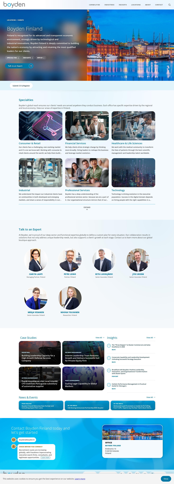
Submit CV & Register (21, 86)
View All (99, 337)
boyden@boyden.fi (26, 440)
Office (40, 58)
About (148, 5)
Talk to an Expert (15, 66)
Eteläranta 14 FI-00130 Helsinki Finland (112, 451)
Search (169, 4)
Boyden (14, 4)
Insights (123, 5)
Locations (136, 5)
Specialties (12, 58)
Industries (109, 5)
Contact (159, 5)
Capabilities (94, 5)
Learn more (80, 478)
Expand (87, 207)
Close (166, 479)
